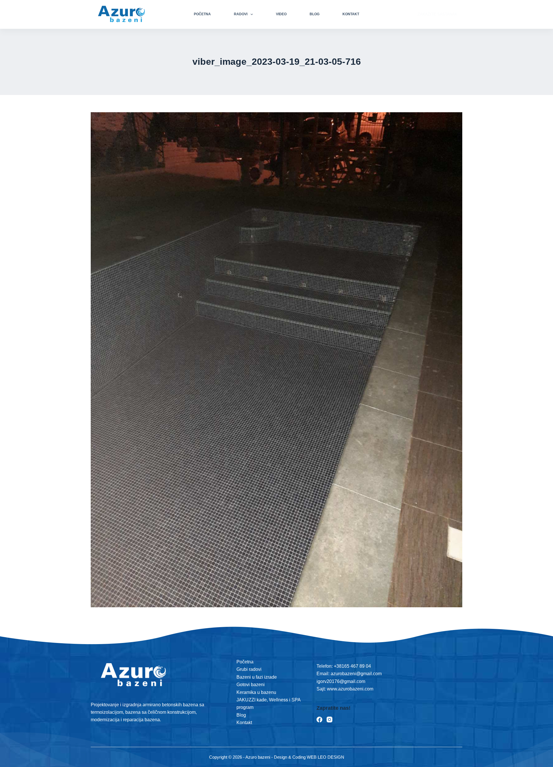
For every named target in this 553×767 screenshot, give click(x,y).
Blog (314, 14)
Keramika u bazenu (256, 692)
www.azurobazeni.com (349, 688)
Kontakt (350, 14)
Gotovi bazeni (250, 684)
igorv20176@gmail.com (341, 681)
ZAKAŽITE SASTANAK (437, 14)
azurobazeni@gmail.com (356, 673)
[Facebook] (319, 719)
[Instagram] (329, 719)
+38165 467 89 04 (352, 666)
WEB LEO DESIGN (325, 757)
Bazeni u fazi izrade (256, 677)
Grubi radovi (249, 669)
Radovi (240, 14)
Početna (202, 14)
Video (281, 14)
